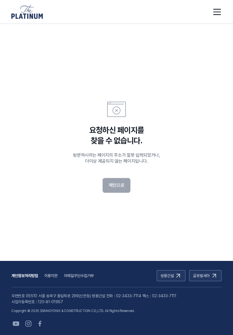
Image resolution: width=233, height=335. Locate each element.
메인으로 (116, 185)
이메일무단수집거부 (79, 275)
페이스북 (40, 323)
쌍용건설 (167, 275)
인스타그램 (28, 323)
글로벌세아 (201, 275)
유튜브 (15, 323)
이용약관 (51, 275)
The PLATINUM (27, 12)
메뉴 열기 (217, 11)
